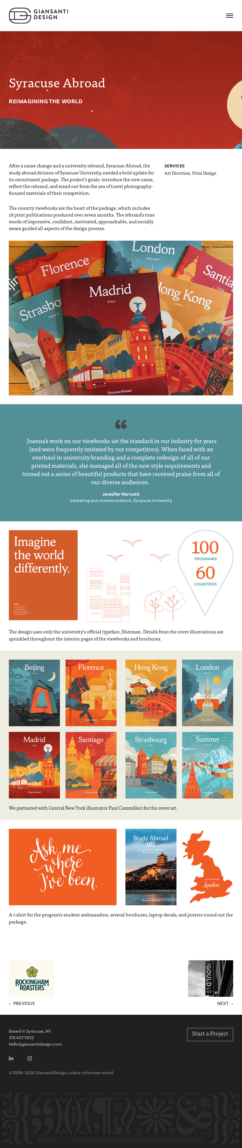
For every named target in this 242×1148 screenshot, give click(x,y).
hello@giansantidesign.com (35, 1044)
